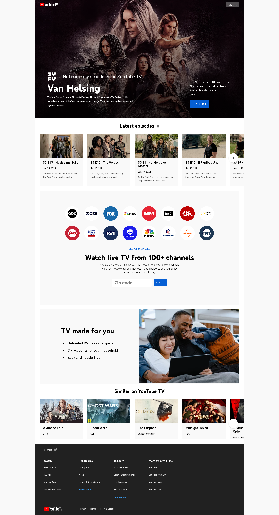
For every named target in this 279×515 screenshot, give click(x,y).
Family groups (120, 482)
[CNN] (187, 214)
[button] (233, 158)
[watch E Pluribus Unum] (204, 146)
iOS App (48, 475)
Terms (93, 509)
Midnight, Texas (196, 428)
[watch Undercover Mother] (156, 146)
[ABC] (72, 214)
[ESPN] (149, 214)
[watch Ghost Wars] (108, 411)
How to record (120, 489)
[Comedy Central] (206, 214)
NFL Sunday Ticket (52, 489)
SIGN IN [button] (233, 5)
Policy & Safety (107, 509)
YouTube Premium (157, 475)
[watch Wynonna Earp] (61, 411)
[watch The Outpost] (156, 411)
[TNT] (206, 233)
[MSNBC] (149, 233)
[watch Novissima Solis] (61, 146)
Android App (50, 482)
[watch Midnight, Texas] (204, 411)
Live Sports (84, 467)
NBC (187, 433)
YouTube (153, 467)
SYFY (45, 433)
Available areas (121, 467)
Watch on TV (50, 467)
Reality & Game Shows (89, 482)
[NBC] (130, 214)
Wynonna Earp (53, 428)
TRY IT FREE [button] (199, 103)
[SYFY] (51, 76)
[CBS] (91, 214)
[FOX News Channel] (91, 233)
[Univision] (130, 233)
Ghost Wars (98, 428)
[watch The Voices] (108, 146)
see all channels (139, 248)
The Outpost (147, 428)
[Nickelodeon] (187, 233)
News (81, 475)
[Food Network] (72, 233)
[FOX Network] (110, 214)
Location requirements (124, 475)
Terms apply (194, 94)
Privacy (82, 509)
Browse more (85, 489)
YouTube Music (156, 482)
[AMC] (168, 214)
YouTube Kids (155, 489)
